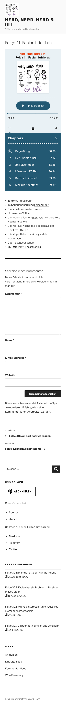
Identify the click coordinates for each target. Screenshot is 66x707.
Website (10, 375)
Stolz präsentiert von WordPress (22, 698)
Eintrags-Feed (13, 661)
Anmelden (11, 654)
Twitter (13, 549)
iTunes (13, 519)
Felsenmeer (41, 204)
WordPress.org (14, 675)
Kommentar (13, 293)
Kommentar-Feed (15, 668)
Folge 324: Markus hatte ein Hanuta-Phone (30, 572)
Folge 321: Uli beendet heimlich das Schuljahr (32, 625)
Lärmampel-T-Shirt (19, 213)
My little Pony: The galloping (24, 246)
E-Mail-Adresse (15, 357)
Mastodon (15, 536)
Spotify (13, 512)
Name (9, 340)
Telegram (14, 542)
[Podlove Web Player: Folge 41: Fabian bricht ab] (33, 120)
